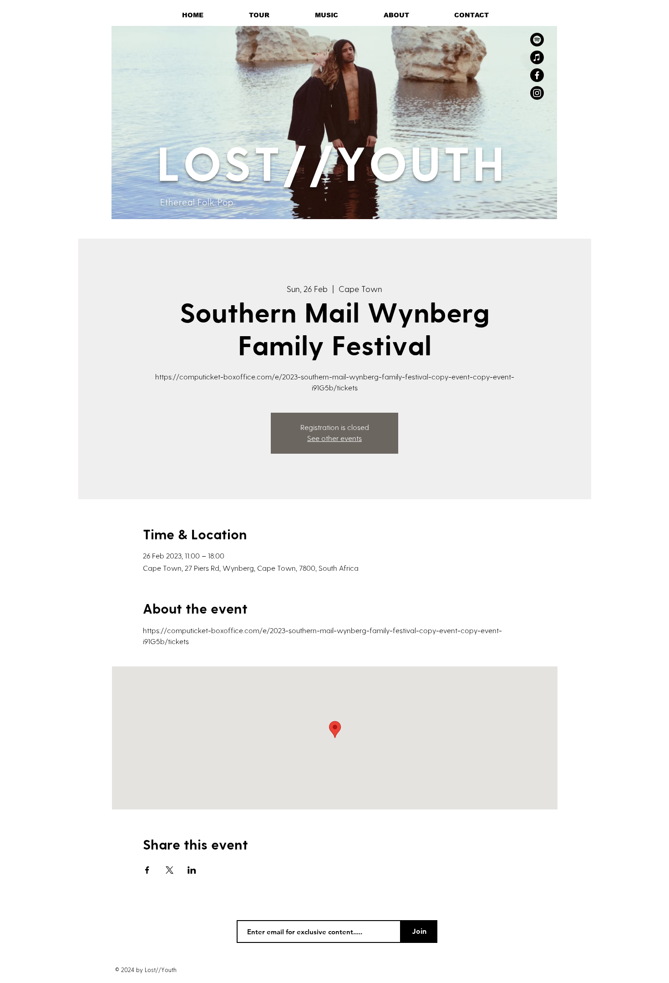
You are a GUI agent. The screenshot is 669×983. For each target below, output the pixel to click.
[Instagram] (537, 93)
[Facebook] (537, 75)
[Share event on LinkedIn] (192, 870)
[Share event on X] (169, 870)
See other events (334, 438)
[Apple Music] (537, 57)
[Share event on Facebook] (147, 870)
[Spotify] (537, 39)
